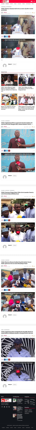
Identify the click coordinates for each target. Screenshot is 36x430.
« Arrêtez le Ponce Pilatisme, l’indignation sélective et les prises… (20, 408)
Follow (14, 64)
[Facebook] (2, 407)
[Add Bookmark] (34, 36)
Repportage (3, 6)
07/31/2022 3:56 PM (7, 13)
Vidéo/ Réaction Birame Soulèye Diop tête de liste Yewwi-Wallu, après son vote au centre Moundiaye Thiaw (16, 262)
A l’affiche (7, 190)
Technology (30, 411)
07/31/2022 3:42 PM (7, 266)
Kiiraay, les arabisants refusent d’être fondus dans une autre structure (8, 108)
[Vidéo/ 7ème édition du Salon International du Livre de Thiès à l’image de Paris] (26, 80)
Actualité (32, 404)
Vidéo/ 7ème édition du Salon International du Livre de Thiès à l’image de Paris (25, 88)
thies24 (5, 12)
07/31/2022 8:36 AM (7, 336)
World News (27, 413)
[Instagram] (7, 407)
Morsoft (27, 425)
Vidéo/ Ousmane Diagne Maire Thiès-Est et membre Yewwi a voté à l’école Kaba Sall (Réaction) (17, 193)
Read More (6, 404)
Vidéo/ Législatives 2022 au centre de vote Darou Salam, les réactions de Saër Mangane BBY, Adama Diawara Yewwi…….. (17, 123)
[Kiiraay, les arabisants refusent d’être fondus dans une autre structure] (9, 99)
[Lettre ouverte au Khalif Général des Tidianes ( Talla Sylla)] (14, 400)
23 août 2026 (20, 403)
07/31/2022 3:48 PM (7, 197)
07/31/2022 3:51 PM (7, 127)
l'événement (12, 190)
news (2, 329)
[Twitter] (4, 407)
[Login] (34, 1)
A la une (3, 190)
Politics (26, 411)
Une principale (8, 6)
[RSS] (9, 407)
